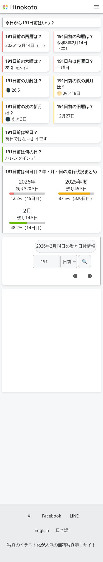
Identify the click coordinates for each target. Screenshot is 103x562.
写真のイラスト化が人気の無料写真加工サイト (51, 545)
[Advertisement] (51, 340)
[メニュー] (96, 6)
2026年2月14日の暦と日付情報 (65, 246)
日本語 (62, 530)
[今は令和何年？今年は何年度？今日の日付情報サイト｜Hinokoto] (20, 6)
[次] (89, 276)
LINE (74, 516)
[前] (75, 276)
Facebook (51, 516)
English (42, 530)
